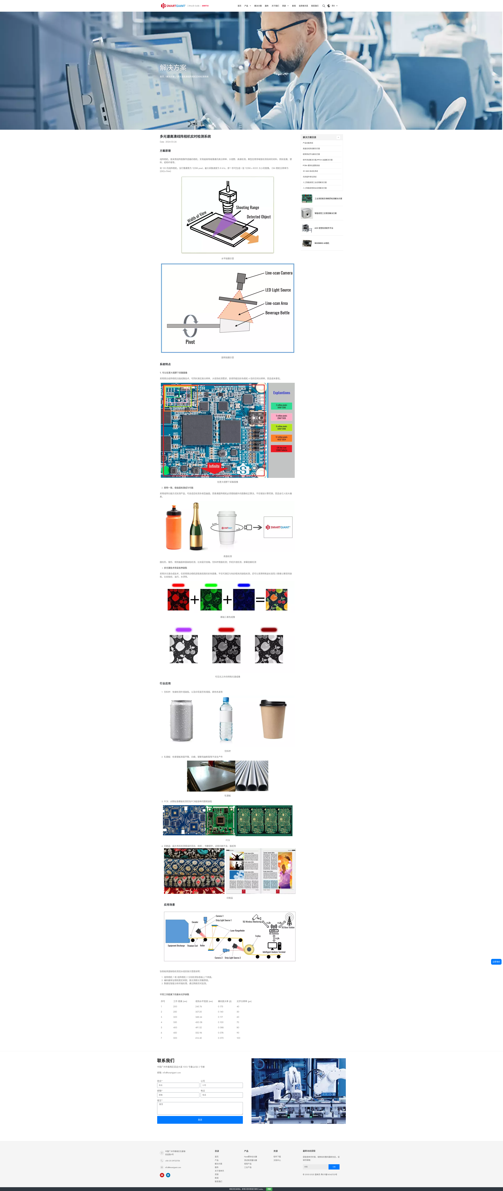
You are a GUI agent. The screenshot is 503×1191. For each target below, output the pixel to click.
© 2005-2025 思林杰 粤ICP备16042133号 (320, 1174)
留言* (160, 1100)
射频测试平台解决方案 (311, 154)
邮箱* (160, 1090)
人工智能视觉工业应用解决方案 (315, 182)
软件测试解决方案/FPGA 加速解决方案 (318, 160)
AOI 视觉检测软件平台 (324, 228)
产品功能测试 (308, 143)
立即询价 (496, 961)
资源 (284, 5)
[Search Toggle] (323, 5)
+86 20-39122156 (172, 1160)
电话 (203, 1090)
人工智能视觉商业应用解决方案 (315, 188)
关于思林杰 (219, 1170)
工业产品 (248, 1167)
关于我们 (275, 5)
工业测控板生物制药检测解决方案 (328, 198)
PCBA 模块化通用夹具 (311, 165)
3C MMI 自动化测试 (310, 171)
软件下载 (277, 1156)
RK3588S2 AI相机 (322, 243)
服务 (267, 5)
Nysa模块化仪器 (250, 1156)
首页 (239, 5)
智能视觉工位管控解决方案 (326, 213)
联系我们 (315, 5)
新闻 (294, 5)
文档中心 (277, 1160)
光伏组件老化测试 (309, 176)
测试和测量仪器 (250, 1160)
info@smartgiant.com (173, 1167)
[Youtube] (162, 1175)
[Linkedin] (168, 1175)
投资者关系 (303, 5)
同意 (269, 1189)
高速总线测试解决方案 (311, 148)
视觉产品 (248, 1163)
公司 (203, 1081)
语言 (333, 6)
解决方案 (258, 5)
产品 (246, 5)
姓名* (160, 1081)
